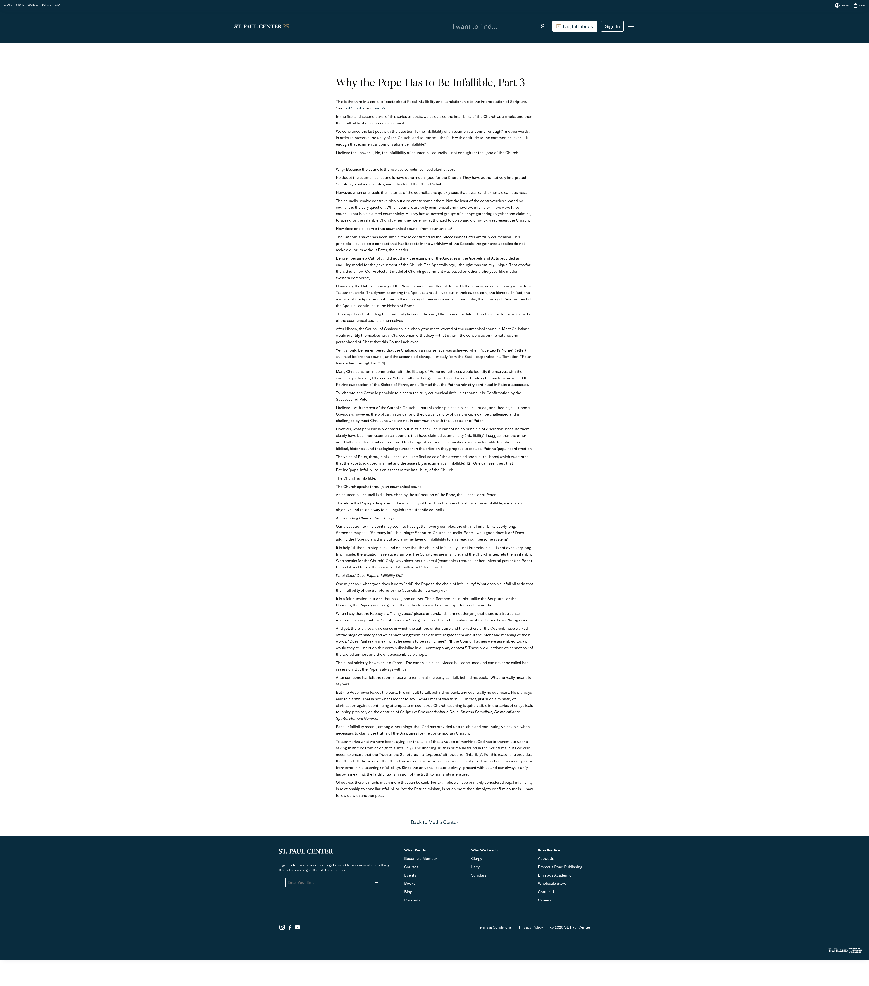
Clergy (476, 858)
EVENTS (8, 4)
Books (409, 883)
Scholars (478, 875)
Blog (408, 891)
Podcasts (412, 900)
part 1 (348, 108)
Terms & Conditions (495, 927)
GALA (57, 4)
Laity (475, 867)
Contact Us (547, 891)
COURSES (32, 4)
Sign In (612, 26)
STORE (20, 4)
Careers (544, 900)
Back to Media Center (434, 822)
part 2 (359, 108)
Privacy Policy (531, 927)
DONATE (46, 4)
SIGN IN (842, 5)
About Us (546, 858)
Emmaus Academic (554, 875)
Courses (411, 867)
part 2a (380, 108)
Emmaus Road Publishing (560, 867)
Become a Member (420, 858)
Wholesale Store (552, 883)
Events (410, 875)
